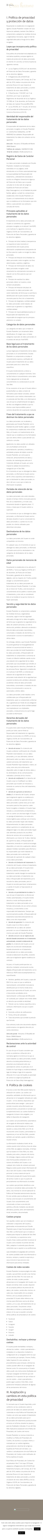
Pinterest (11, 1332)
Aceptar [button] (37, 1529)
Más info (21, 1533)
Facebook (11, 1319)
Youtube (11, 1327)
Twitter (10, 1322)
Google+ (11, 1330)
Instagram (11, 1324)
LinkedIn (11, 1335)
